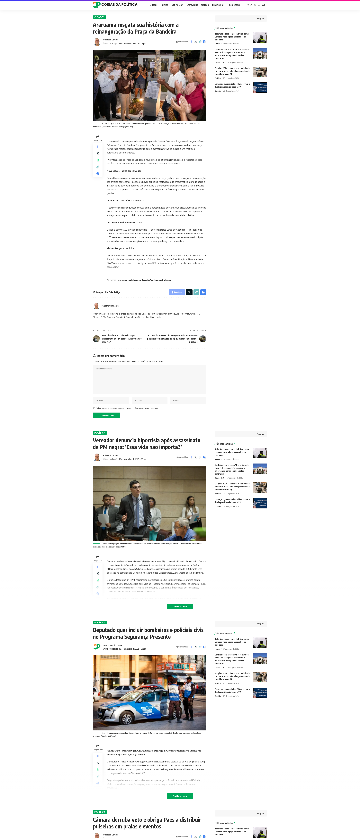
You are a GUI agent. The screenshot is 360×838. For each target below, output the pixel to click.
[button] (200, 41)
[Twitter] (251, 5)
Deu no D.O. (219, 62)
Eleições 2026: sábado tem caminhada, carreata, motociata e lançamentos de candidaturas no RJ (232, 71)
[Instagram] (255, 5)
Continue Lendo (180, 606)
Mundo (217, 44)
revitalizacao (165, 280)
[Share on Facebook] (191, 41)
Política (218, 78)
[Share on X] (196, 41)
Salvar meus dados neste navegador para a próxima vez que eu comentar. (127, 408)
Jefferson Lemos (110, 39)
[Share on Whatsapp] (97, 160)
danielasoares (134, 280)
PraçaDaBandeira (150, 280)
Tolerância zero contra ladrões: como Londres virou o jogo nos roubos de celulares (232, 37)
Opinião (218, 91)
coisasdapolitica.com (112, 645)
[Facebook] (248, 5)
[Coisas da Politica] (115, 5)
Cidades (99, 17)
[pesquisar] (259, 5)
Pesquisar (260, 18)
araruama (122, 280)
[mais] (244, 5)
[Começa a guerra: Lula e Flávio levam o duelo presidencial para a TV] (260, 87)
